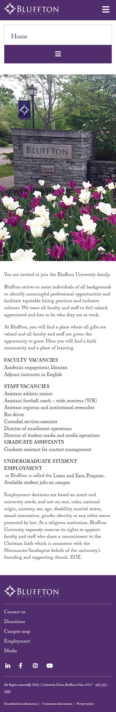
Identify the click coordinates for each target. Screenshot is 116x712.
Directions (14, 622)
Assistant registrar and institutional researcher (49, 408)
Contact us (14, 612)
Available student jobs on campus (37, 483)
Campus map (17, 632)
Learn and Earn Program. (79, 476)
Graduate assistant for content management (47, 450)
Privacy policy (85, 704)
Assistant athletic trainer (28, 394)
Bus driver (14, 415)
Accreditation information (21, 704)
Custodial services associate (30, 422)
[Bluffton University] (31, 9)
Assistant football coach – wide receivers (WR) (50, 401)
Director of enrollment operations (37, 429)
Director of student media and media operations (52, 436)
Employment (17, 642)
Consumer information (57, 704)
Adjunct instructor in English (33, 375)
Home (19, 37)
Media (11, 651)
